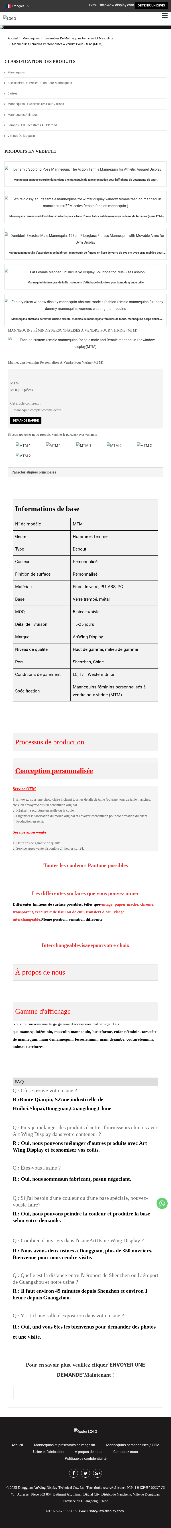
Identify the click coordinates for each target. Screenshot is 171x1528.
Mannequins (31, 38)
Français (18, 6)
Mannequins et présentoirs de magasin (64, 1445)
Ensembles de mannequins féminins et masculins (79, 38)
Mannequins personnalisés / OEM (132, 1445)
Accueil (13, 38)
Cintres (12, 93)
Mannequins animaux (23, 114)
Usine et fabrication (48, 1452)
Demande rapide (26, 420)
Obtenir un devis (151, 5)
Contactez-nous (125, 1452)
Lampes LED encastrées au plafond (32, 125)
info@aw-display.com (117, 5)
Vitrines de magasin (21, 135)
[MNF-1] (53, 445)
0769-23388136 (64, 1511)
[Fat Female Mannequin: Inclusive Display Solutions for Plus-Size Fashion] (85, 272)
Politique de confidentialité (85, 1458)
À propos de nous (88, 1452)
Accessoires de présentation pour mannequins (40, 83)
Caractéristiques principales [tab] (34, 472)
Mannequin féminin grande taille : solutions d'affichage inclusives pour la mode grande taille (86, 282)
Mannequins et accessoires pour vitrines (36, 104)
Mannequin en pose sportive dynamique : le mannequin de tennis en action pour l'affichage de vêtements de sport (85, 179)
